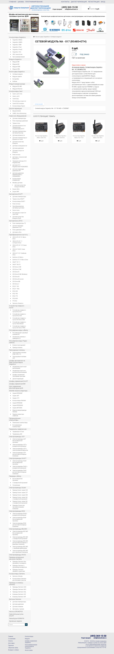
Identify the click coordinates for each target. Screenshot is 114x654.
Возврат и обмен (13, 650)
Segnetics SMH (17, 44)
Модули (27, 638)
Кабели (15, 81)
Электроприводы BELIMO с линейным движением (20, 547)
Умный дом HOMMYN (16, 618)
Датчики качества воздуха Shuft (18, 217)
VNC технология (17, 54)
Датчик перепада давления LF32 (18, 226)
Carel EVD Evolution (18, 103)
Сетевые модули (18, 74)
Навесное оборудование (17, 116)
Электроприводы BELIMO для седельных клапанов (20, 551)
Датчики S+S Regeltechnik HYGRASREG (20, 165)
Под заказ (84, 54)
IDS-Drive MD (16, 281)
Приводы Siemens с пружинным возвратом (20, 566)
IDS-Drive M (16, 276)
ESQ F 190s (16, 289)
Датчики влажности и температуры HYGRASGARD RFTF (19, 127)
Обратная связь (13, 647)
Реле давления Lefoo (19, 230)
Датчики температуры (19, 118)
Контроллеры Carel (15, 91)
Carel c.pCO (16, 96)
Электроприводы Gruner (17, 487)
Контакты (65, 2)
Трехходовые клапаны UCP (19, 357)
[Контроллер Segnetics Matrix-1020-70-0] (41, 127)
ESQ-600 (15, 298)
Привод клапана (17, 347)
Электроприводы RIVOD (17, 555)
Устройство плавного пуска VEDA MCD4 (19, 322)
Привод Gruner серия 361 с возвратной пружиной (20, 502)
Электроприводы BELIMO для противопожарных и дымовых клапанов (20, 542)
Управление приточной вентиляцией (19, 367)
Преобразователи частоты (18, 235)
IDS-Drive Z (16, 284)
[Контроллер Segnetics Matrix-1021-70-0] (79, 127)
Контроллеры (29, 636)
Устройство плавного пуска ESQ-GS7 (19, 310)
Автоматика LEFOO (15, 221)
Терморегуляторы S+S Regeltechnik (19, 161)
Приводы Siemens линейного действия (19, 570)
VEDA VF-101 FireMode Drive (19, 254)
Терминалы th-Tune (18, 431)
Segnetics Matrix (17, 40)
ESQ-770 (15, 296)
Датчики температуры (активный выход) (19, 132)
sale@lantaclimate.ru (71, 9)
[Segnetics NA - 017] (38, 83)
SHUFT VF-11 (16, 262)
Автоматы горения (18, 609)
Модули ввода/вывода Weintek (19, 411)
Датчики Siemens (15, 599)
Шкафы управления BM (17, 384)
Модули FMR (16, 66)
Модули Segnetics (15, 59)
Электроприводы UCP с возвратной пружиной (20, 445)
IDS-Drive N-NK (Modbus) (20, 274)
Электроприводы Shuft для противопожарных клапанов (19, 472)
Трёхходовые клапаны (17, 350)
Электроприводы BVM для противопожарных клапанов (19, 524)
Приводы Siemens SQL (19, 592)
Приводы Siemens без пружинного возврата (19, 562)
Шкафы (21, 2)
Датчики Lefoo (17, 232)
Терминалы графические (18, 429)
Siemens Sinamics (18, 303)
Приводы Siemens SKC (19, 589)
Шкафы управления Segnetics (31, 641)
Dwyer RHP (16, 191)
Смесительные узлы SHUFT (16, 615)
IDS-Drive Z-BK (17, 267)
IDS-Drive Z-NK (17, 269)
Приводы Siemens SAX (19, 587)
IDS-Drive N (16, 272)
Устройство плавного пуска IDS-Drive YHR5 (19, 327)
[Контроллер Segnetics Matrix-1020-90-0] (60, 127)
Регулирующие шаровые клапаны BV (20, 333)
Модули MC (16, 64)
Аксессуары (29, 650)
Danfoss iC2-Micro (18, 257)
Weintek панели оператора (18, 391)
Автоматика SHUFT (16, 194)
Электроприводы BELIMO (18, 529)
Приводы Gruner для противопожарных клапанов (19, 507)
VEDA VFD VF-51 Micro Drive (19, 238)
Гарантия (11, 645)
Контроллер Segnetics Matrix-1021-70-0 (79, 136)
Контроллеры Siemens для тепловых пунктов (19, 579)
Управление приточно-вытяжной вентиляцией (20, 371)
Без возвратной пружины (17, 479)
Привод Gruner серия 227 (20, 492)
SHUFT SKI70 (16, 264)
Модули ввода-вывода (17, 84)
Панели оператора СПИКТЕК (18, 415)
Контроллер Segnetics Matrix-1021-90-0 (98, 136)
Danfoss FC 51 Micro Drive (20, 259)
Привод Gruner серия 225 (20, 490)
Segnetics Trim (17, 52)
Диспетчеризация (79, 2)
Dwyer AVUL (16, 189)
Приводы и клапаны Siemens (16, 583)
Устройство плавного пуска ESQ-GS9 (19, 314)
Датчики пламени (18, 606)
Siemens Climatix (18, 576)
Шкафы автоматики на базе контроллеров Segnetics (17, 362)
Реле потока (16, 154)
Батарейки (16, 79)
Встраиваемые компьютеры (17, 425)
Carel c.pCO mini (17, 94)
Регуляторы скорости (19, 101)
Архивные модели (15, 621)
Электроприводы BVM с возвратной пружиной (20, 514)
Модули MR (16, 62)
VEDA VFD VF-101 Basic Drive (20, 246)
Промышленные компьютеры (15, 419)
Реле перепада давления (20, 121)
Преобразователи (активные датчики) (18, 207)
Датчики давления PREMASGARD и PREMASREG (18, 174)
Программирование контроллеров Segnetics (31, 646)
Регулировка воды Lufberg (18, 330)
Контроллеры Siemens (17, 574)
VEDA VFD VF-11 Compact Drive (17, 242)
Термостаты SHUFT (18, 199)
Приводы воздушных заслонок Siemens (16, 558)
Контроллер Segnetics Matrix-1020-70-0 (41, 136)
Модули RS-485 (17, 86)
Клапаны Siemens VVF (19, 594)
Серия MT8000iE (17, 403)
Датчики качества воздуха (18, 142)
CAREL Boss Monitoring (19, 113)
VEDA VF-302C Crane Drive (19, 250)
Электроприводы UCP (17, 436)
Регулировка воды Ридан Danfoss (18, 341)
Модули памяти (17, 76)
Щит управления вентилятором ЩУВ (16, 387)
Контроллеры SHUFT (19, 201)
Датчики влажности (19, 135)
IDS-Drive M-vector (18, 279)
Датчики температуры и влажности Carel (20, 138)
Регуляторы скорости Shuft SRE (19, 213)
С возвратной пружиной (20, 482)
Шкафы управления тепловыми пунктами (19, 375)
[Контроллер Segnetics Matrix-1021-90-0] (97, 127)
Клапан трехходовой (19, 345)
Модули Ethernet (17, 89)
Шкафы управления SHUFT (18, 381)
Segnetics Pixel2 (17, 49)
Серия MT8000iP (17, 393)
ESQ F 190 (16, 286)
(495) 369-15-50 (70, 7)
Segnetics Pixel (17, 47)
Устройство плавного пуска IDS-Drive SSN (19, 318)
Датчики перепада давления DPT (18, 169)
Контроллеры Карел (19, 106)
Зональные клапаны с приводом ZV (19, 337)
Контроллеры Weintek (19, 400)
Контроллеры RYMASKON (17, 179)
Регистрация (93, 2)
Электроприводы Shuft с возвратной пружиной (20, 467)
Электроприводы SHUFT (17, 458)
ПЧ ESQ (15, 301)
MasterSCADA (17, 111)
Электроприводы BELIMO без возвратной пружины (20, 533)
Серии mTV (16, 398)
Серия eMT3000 (17, 408)
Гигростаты (16, 210)
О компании (11, 638)
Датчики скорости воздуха (18, 151)
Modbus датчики (17, 182)
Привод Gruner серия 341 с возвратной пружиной (20, 498)
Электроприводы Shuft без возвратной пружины (19, 462)
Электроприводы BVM (17, 511)
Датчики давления (18, 148)
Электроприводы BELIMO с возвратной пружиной (20, 537)
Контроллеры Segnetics (17, 37)
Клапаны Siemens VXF (19, 596)
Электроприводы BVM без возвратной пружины (19, 519)
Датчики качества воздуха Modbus (20, 185)
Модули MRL (16, 69)
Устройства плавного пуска (16, 306)
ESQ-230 (15, 291)
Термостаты (16, 123)
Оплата (10, 641)
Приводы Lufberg (15, 476)
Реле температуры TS (19, 223)
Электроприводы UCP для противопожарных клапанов (19, 454)
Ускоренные (16, 485)
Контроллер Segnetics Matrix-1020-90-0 (60, 136)
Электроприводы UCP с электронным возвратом (20, 449)
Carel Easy (16, 98)
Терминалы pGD (17, 434)
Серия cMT (16, 395)
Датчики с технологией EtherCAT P (20, 157)
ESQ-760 (15, 293)
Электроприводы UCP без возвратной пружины (19, 440)
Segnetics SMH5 (17, 42)
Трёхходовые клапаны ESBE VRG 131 (19, 353)
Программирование (34, 2)
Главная (12, 2)
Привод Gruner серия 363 (20, 495)
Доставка (11, 643)
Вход (103, 2)
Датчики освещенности (20, 146)
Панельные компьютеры (20, 422)
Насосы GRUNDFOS (16, 611)
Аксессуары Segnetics (17, 71)
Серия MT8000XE (18, 405)
